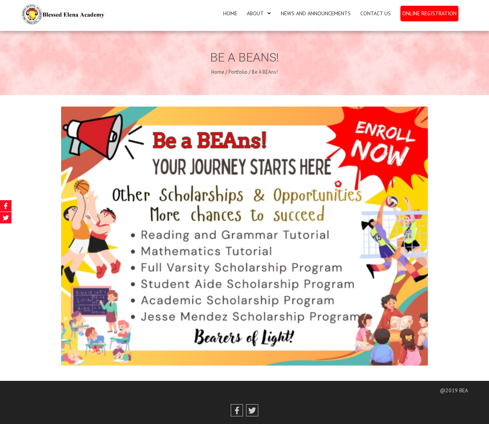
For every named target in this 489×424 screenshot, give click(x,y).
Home (230, 13)
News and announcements (316, 13)
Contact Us (375, 13)
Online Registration (429, 13)
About (255, 13)
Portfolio (238, 72)
